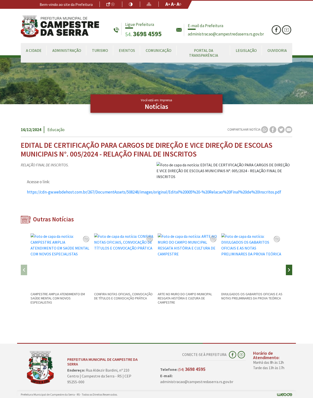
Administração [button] (66, 50)
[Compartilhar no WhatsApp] (265, 129)
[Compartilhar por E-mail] (288, 129)
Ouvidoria (277, 50)
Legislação (246, 50)
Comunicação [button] (158, 50)
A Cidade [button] (34, 50)
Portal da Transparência (203, 53)
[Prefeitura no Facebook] (277, 29)
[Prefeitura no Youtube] (287, 29)
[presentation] (24, 270)
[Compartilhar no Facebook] (273, 129)
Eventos (127, 50)
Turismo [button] (100, 50)
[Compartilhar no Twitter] (281, 129)
